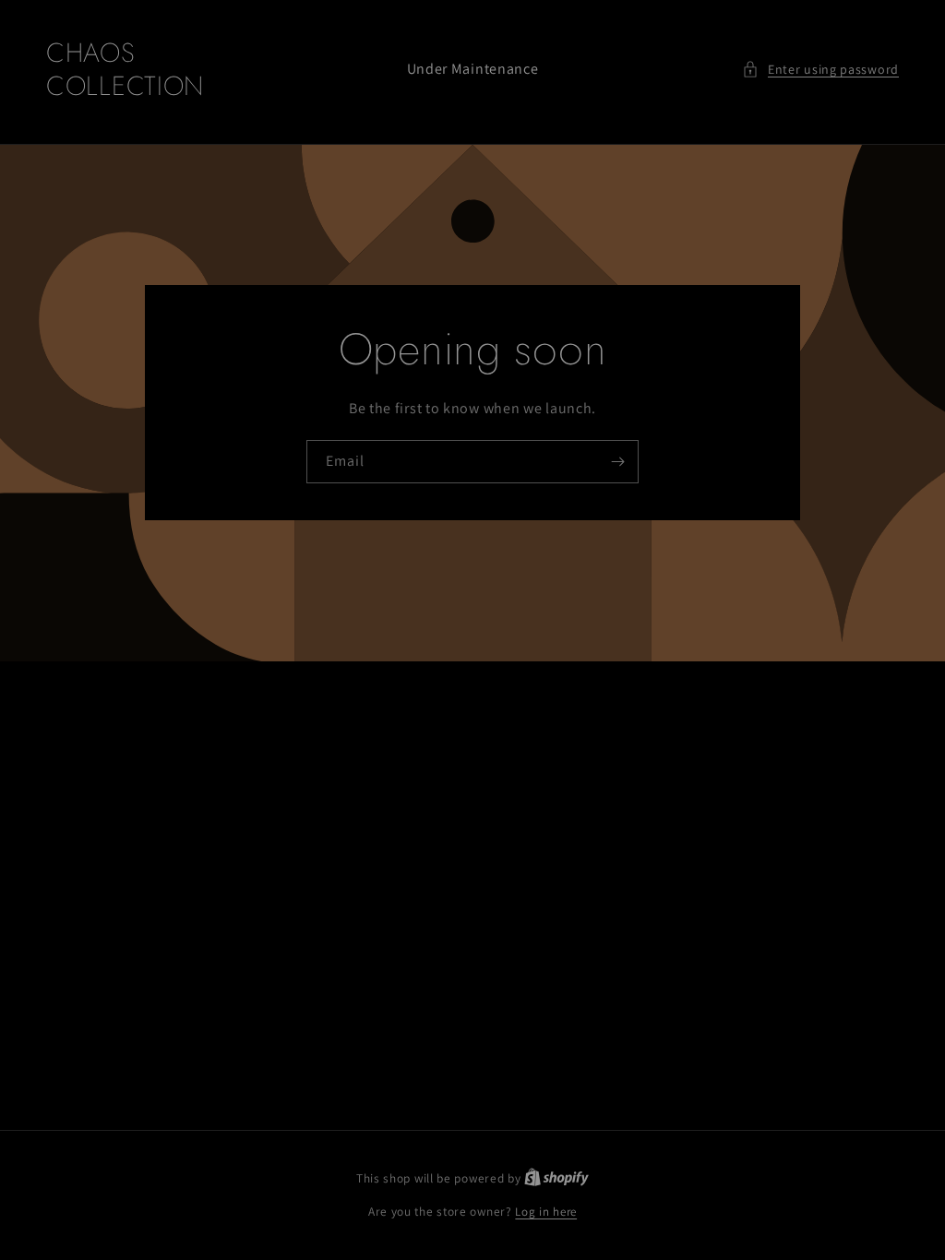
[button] (820, 69)
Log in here (546, 1211)
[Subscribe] (617, 461)
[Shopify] (556, 1178)
